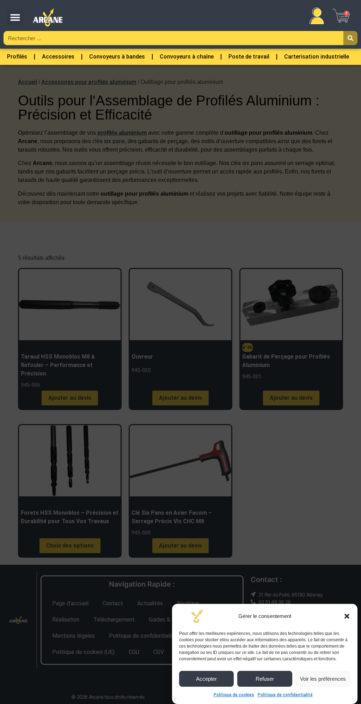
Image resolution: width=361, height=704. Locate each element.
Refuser (265, 679)
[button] (346, 616)
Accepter (206, 679)
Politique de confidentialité (285, 694)
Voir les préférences (323, 679)
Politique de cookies (234, 694)
